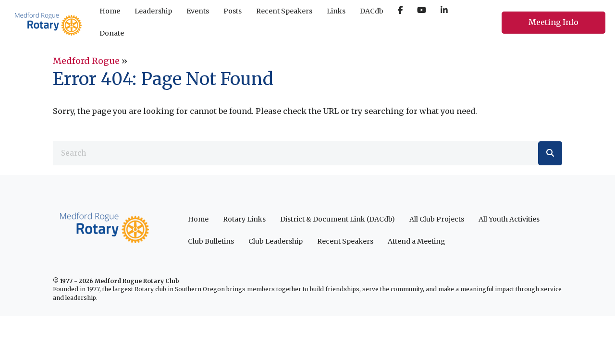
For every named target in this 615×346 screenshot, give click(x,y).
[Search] (550, 153)
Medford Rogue (86, 60)
